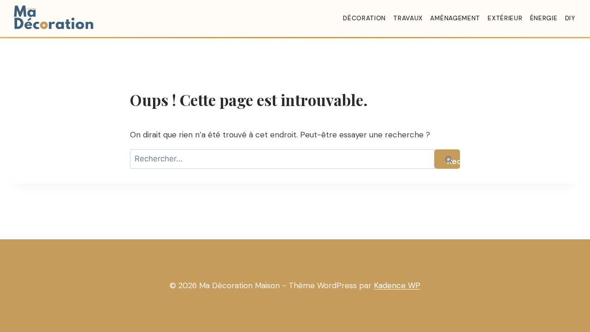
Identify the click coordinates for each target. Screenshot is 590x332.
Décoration (364, 18)
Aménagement (455, 18)
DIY (570, 18)
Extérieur (505, 18)
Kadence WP (397, 285)
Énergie (544, 18)
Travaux (408, 18)
